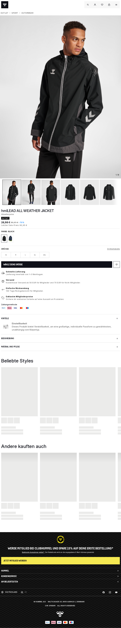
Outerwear (27, 13)
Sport (15, 13)
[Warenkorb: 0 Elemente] (109, 4)
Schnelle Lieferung (15, 272)
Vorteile (5, 318)
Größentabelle (113, 249)
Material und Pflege (10, 347)
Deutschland (11, 592)
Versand (10, 280)
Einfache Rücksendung (17, 288)
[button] (95, 4)
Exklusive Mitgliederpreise (19, 296)
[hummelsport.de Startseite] (4, 4)
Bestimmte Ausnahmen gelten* (33, 552)
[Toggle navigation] (87, 4)
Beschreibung (7, 338)
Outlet (4, 13)
